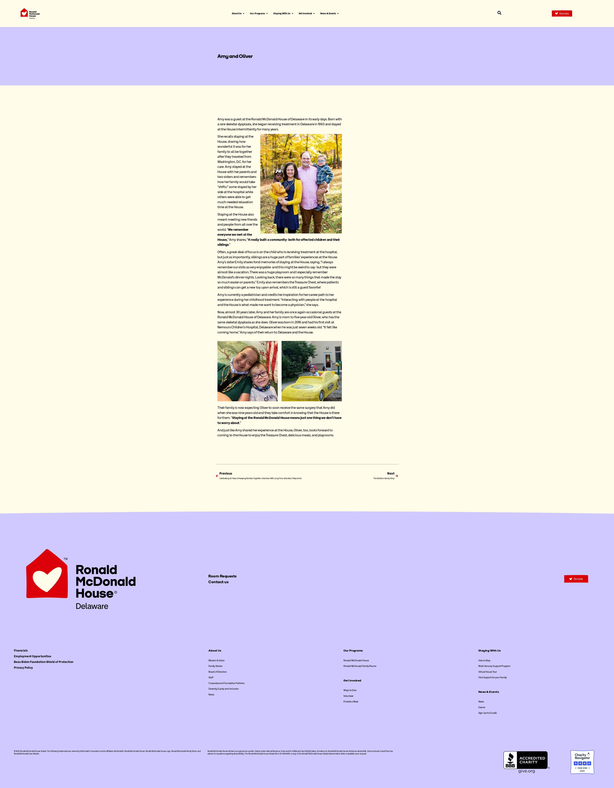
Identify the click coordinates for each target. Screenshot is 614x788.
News (211, 694)
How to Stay (484, 660)
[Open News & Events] (338, 13)
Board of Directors (218, 671)
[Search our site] (499, 13)
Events (481, 707)
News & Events (488, 692)
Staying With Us (489, 650)
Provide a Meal (350, 701)
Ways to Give (349, 690)
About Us (215, 650)
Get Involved (352, 680)
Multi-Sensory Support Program (494, 666)
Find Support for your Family (492, 677)
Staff (211, 677)
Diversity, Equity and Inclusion (224, 688)
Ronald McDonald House (356, 660)
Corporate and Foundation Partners (226, 683)
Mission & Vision (217, 660)
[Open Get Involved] (314, 13)
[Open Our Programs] (267, 13)
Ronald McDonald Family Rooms (359, 666)
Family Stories (215, 666)
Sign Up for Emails (487, 713)
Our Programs (353, 650)
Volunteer (348, 696)
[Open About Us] (243, 13)
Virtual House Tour (487, 671)
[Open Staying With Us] (292, 13)
